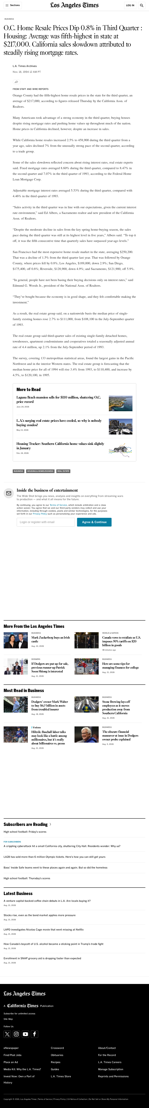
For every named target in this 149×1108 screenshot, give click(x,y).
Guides (55, 1069)
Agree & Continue (94, 522)
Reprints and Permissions (113, 1076)
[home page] (75, 5)
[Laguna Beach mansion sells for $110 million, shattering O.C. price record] (120, 403)
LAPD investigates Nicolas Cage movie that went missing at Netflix (44, 929)
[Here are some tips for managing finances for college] (86, 666)
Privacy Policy (40, 514)
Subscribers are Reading (26, 824)
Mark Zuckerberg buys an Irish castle (50, 639)
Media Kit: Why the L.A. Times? (22, 1069)
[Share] (16, 81)
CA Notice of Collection (77, 1099)
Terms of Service (58, 505)
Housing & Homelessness (40, 471)
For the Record (107, 1055)
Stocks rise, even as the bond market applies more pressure (40, 915)
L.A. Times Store (61, 1076)
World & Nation (110, 633)
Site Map (8, 1019)
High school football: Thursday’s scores (27, 878)
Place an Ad (11, 1062)
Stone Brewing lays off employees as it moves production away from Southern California (116, 708)
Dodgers (35, 659)
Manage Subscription (110, 1069)
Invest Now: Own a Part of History (19, 1079)
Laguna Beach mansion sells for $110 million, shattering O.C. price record (59, 399)
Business (9, 19)
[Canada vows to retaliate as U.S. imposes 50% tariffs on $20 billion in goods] (86, 640)
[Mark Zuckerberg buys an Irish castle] (16, 640)
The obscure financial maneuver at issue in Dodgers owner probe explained (120, 736)
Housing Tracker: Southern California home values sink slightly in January (60, 446)
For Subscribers (12, 842)
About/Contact (107, 1048)
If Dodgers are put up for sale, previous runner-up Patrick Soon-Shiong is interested (49, 668)
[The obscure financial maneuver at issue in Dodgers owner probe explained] (86, 734)
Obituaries (57, 1055)
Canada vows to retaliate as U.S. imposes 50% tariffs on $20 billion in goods (121, 641)
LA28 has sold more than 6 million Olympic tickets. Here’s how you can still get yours (54, 857)
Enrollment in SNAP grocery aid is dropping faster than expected (42, 958)
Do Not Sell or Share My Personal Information (108, 1099)
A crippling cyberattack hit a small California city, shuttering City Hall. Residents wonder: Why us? (62, 846)
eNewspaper (11, 1048)
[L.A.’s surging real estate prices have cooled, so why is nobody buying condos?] (120, 427)
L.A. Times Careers (109, 1062)
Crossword (57, 1048)
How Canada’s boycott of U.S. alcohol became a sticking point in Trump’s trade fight (53, 944)
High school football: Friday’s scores (25, 832)
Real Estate (63, 471)
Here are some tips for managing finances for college (120, 666)
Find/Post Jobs (12, 1055)
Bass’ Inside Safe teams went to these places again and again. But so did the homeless (55, 867)
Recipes (55, 1062)
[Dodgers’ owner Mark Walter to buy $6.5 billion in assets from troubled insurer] (16, 704)
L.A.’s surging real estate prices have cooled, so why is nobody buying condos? (59, 423)
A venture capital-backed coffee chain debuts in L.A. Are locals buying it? (47, 901)
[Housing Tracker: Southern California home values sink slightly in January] (120, 450)
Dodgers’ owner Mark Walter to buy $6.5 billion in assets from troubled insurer (49, 706)
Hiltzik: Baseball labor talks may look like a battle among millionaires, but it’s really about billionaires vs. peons (49, 738)
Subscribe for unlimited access (19, 1014)
